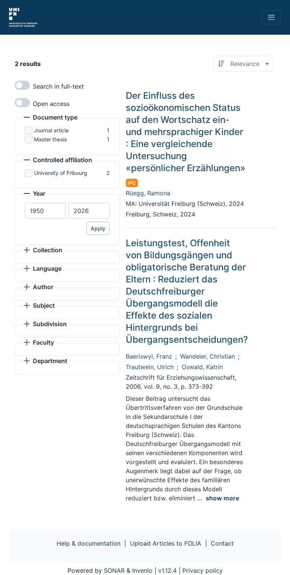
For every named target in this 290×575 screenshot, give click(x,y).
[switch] (22, 85)
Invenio (142, 570)
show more (222, 498)
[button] (50, 118)
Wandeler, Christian (207, 356)
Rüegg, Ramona (148, 193)
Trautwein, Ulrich (150, 367)
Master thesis (50, 139)
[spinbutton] (45, 211)
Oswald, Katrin (202, 367)
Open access (51, 103)
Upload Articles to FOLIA (165, 543)
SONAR (114, 570)
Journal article (51, 130)
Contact (222, 543)
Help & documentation (88, 543)
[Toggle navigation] (271, 17)
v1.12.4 (167, 570)
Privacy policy (202, 570)
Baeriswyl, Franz (149, 356)
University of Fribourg (60, 173)
